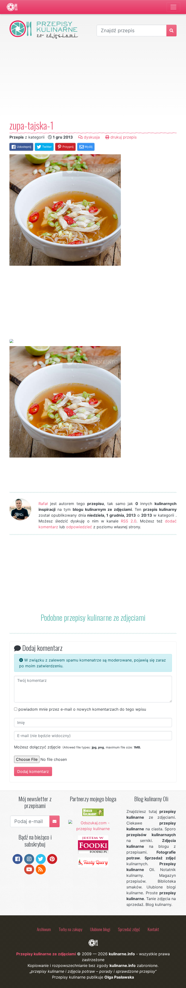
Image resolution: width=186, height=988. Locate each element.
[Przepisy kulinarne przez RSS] (41, 868)
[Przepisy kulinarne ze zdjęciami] (12, 7)
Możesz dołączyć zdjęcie (77, 747)
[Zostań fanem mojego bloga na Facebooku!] (17, 858)
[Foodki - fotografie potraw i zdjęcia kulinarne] (93, 844)
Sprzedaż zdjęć (129, 929)
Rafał (43, 503)
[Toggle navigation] (173, 7)
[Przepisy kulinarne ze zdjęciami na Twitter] (41, 858)
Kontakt (153, 929)
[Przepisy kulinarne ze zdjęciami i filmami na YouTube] (29, 868)
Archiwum (44, 929)
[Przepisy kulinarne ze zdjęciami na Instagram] (29, 858)
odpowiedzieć (79, 526)
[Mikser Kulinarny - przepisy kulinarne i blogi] (93, 811)
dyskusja (91, 137)
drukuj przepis (123, 137)
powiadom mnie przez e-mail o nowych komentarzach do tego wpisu (82, 709)
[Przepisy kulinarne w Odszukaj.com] (93, 825)
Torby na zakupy (70, 929)
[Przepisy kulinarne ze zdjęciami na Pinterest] (52, 858)
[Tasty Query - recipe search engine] (93, 862)
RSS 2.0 (128, 521)
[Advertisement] (93, 79)
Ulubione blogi (100, 929)
